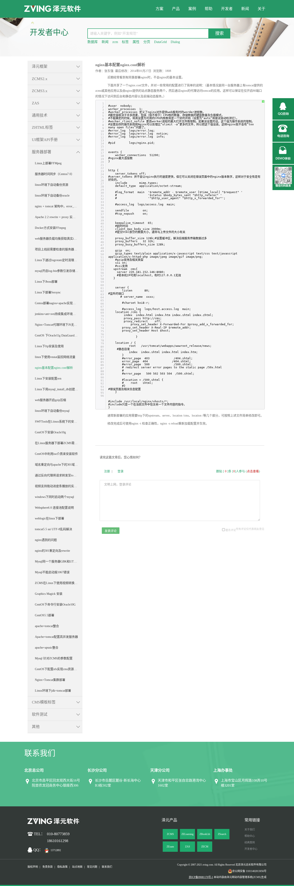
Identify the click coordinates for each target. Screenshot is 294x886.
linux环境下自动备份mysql (52, 410)
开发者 (227, 9)
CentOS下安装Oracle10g (50, 432)
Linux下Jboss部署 (46, 281)
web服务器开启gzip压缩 (50, 400)
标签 (125, 42)
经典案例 (249, 842)
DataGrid (160, 42)
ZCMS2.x (39, 79)
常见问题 (92, 866)
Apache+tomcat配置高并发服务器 (56, 636)
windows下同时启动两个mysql (54, 497)
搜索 (219, 33)
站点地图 (77, 866)
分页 (146, 42)
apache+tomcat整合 (47, 626)
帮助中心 (249, 836)
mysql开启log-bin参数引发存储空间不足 (58, 271)
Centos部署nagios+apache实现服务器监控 (58, 303)
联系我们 (107, 866)
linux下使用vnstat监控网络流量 (55, 357)
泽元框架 (39, 66)
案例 (192, 9)
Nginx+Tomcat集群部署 (50, 680)
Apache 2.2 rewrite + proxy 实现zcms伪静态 (58, 217)
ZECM (204, 846)
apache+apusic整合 (46, 647)
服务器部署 (41, 152)
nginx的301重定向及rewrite (52, 550)
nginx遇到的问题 (46, 540)
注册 (107, 471)
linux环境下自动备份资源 (51, 184)
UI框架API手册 (45, 140)
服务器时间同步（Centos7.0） (54, 174)
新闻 (245, 9)
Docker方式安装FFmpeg (50, 227)
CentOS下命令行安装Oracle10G (55, 604)
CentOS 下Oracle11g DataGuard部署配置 (58, 335)
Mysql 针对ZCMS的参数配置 (54, 658)
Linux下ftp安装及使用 (49, 346)
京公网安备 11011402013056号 (249, 871)
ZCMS (170, 834)
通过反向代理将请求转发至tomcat (57, 475)
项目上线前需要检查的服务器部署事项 (58, 249)
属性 (136, 42)
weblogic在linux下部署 (49, 518)
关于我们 (249, 829)
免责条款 (47, 866)
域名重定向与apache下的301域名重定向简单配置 (58, 464)
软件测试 (39, 714)
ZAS (35, 103)
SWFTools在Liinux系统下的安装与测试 (58, 421)
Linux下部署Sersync (48, 292)
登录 (121, 471)
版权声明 (33, 866)
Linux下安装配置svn (48, 378)
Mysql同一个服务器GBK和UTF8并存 (58, 561)
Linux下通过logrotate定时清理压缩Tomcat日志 (58, 260)
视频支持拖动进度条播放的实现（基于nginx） (58, 486)
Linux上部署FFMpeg (48, 163)
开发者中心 (250, 848)
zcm (115, 42)
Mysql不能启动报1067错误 (52, 572)
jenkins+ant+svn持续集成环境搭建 (57, 314)
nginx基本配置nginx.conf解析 (54, 367)
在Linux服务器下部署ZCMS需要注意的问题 (58, 443)
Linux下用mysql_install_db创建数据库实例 (58, 389)
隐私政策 (62, 866)
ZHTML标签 (42, 127)
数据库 (92, 42)
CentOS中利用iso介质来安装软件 (56, 453)
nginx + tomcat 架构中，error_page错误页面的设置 (58, 206)
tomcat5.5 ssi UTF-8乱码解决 (53, 529)
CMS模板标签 (44, 702)
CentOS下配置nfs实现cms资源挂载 (57, 669)
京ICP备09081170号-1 (201, 877)
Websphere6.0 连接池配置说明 (54, 507)
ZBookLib (205, 834)
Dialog (175, 42)
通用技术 (39, 115)
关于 (261, 9)
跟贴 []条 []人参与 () (238, 471)
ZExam (170, 846)
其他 (36, 727)
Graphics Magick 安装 (48, 593)
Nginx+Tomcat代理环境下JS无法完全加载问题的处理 (58, 324)
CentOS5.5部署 (44, 615)
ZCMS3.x (39, 91)
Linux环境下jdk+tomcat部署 (53, 690)
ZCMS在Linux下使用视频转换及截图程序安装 (58, 583)
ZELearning (187, 834)
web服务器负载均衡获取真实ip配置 (58, 238)
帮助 (208, 9)
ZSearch (222, 834)
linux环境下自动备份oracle (52, 195)
